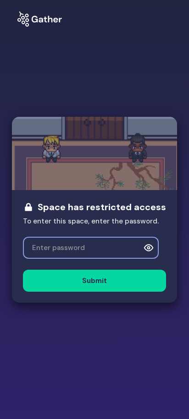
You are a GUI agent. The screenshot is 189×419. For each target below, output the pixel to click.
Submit (94, 280)
